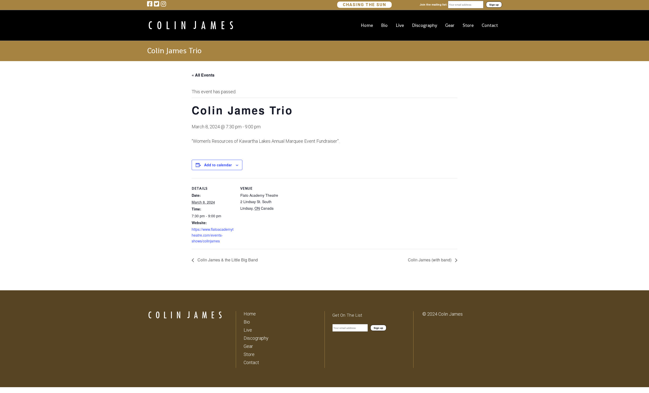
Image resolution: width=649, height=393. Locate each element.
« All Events (203, 75)
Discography (256, 338)
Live (248, 330)
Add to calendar (218, 164)
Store (249, 354)
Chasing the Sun (364, 4)
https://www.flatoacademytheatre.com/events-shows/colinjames (212, 235)
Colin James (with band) (430, 260)
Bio (247, 322)
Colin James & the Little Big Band (227, 260)
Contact (251, 362)
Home (250, 313)
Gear (248, 346)
